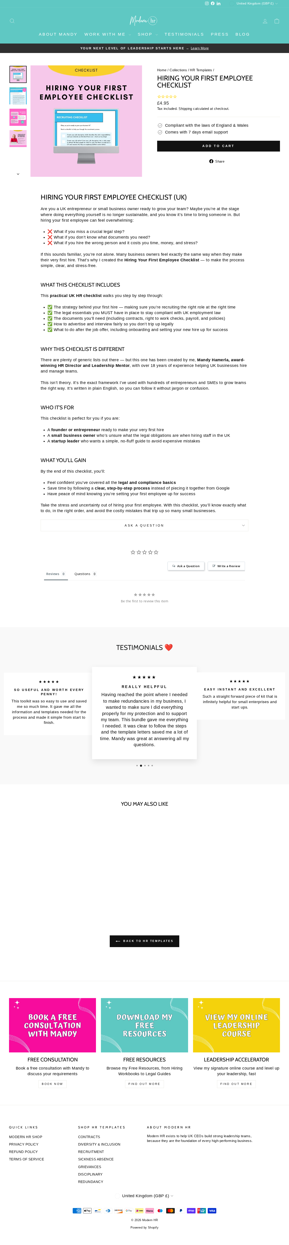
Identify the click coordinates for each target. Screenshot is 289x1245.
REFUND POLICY (23, 1152)
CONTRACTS (89, 1137)
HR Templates (201, 70)
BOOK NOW (52, 1084)
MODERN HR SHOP (25, 1137)
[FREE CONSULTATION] (52, 1025)
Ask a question (144, 525)
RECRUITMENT (91, 1152)
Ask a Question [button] (188, 566)
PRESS (220, 34)
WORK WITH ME (106, 34)
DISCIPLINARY (90, 1174)
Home (162, 70)
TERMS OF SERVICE (26, 1159)
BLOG (242, 34)
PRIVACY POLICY (23, 1144)
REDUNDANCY (90, 1182)
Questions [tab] (82, 574)
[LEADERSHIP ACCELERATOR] (236, 1025)
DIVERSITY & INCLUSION (99, 1144)
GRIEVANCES (89, 1167)
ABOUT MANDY (58, 34)
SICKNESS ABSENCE (96, 1159)
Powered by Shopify (144, 1227)
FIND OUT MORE (144, 1084)
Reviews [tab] (52, 574)
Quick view (41, 876)
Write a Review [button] (228, 566)
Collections (178, 70)
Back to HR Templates (148, 941)
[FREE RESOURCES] (144, 1025)
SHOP (146, 34)
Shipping (185, 108)
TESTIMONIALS (184, 34)
